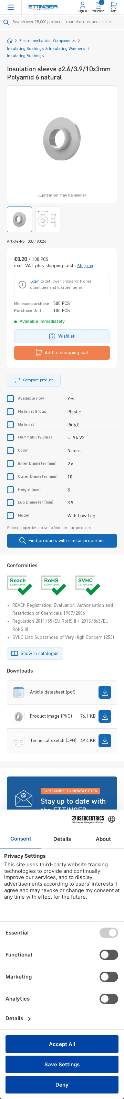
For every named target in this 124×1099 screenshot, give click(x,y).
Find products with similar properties (67, 540)
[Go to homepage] (43, 7)
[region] (62, 158)
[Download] (105, 692)
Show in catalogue (40, 653)
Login (35, 281)
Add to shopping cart (67, 352)
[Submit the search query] (6, 22)
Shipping (85, 266)
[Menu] (10, 7)
